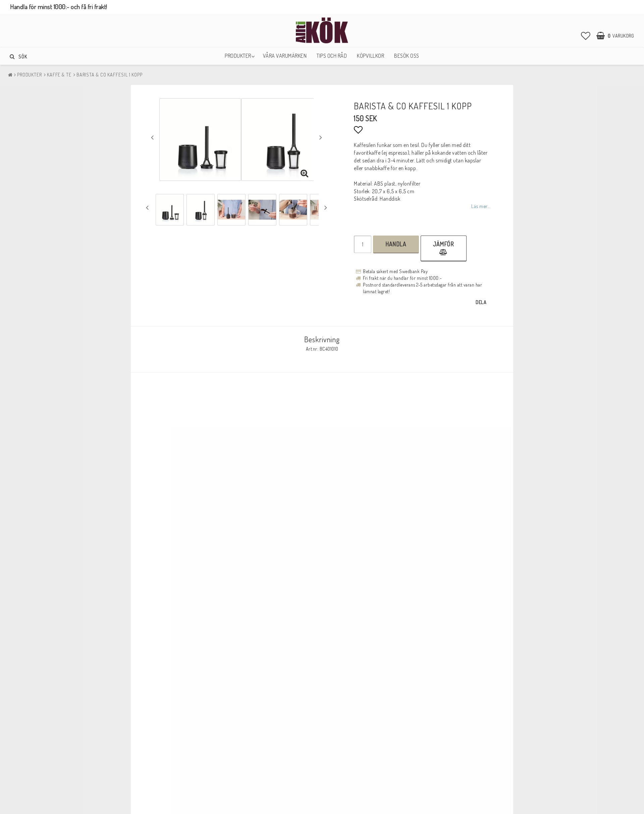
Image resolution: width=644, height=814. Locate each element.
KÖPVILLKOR (370, 55)
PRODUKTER (238, 55)
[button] (586, 36)
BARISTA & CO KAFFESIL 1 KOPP (109, 75)
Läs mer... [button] (480, 206)
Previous (152, 137)
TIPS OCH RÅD (332, 55)
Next (320, 137)
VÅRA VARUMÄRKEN (285, 55)
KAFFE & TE (59, 75)
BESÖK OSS (406, 55)
